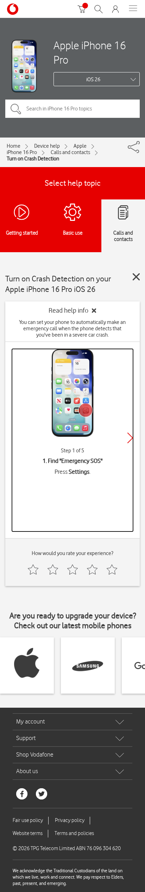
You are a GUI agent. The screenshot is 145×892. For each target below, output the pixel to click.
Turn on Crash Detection (33, 158)
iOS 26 (93, 79)
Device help (47, 146)
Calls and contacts (70, 152)
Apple (80, 146)
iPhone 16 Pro (22, 152)
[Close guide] (136, 276)
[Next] (130, 438)
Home (13, 146)
